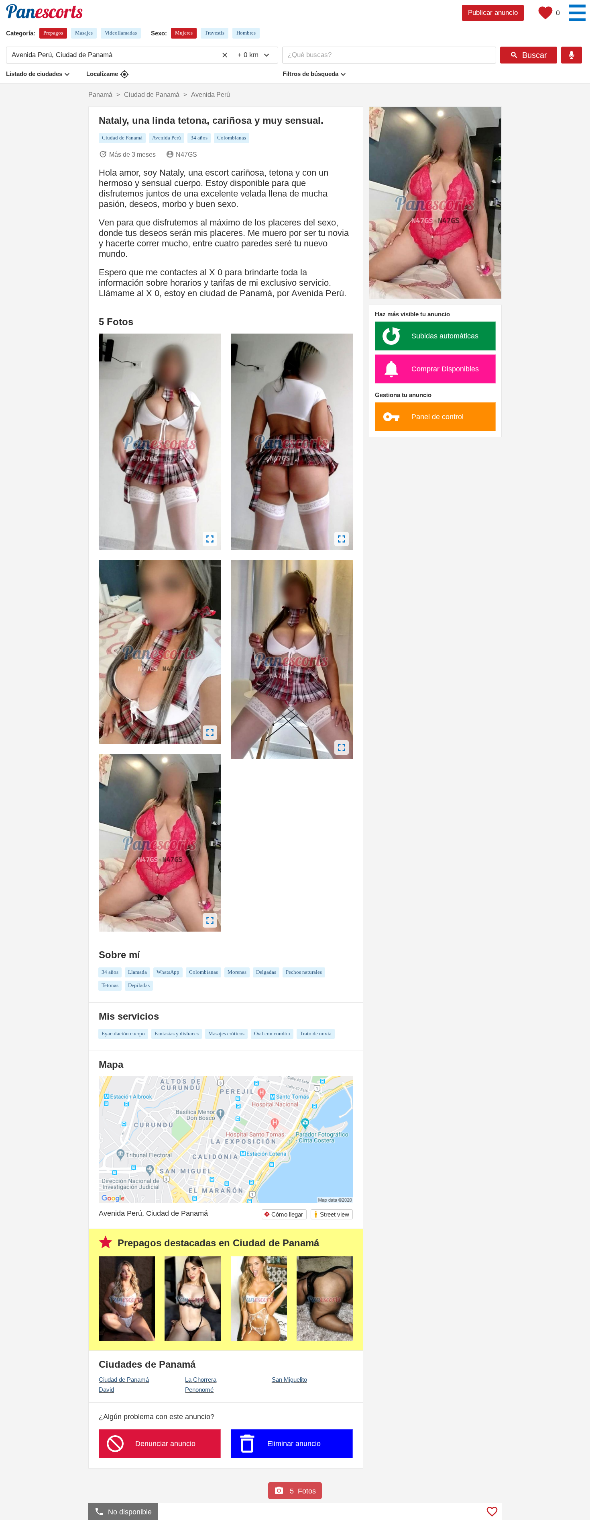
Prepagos (53, 33)
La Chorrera (200, 1379)
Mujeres (184, 33)
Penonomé (199, 1389)
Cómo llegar (283, 1214)
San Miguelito (289, 1379)
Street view (331, 1214)
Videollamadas (121, 33)
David (106, 1389)
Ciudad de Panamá (124, 1379)
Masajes (84, 33)
